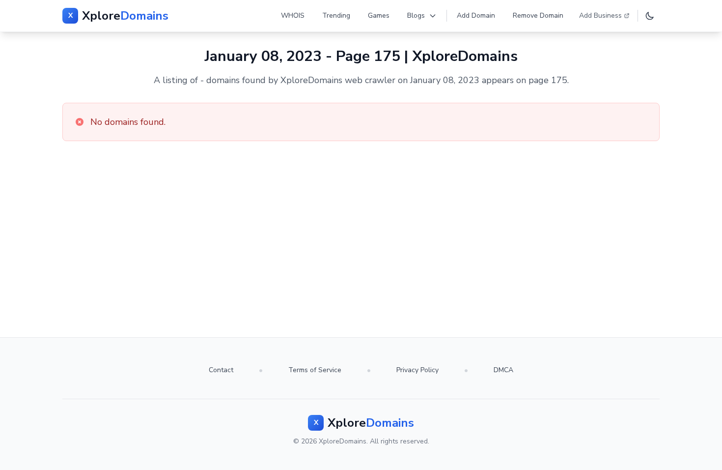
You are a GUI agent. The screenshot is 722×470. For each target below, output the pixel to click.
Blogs (416, 15)
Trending (336, 15)
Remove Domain (538, 15)
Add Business (600, 15)
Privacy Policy (417, 370)
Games (378, 15)
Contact (221, 370)
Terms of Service (314, 370)
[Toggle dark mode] (650, 16)
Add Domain (476, 15)
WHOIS (293, 15)
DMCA (503, 370)
